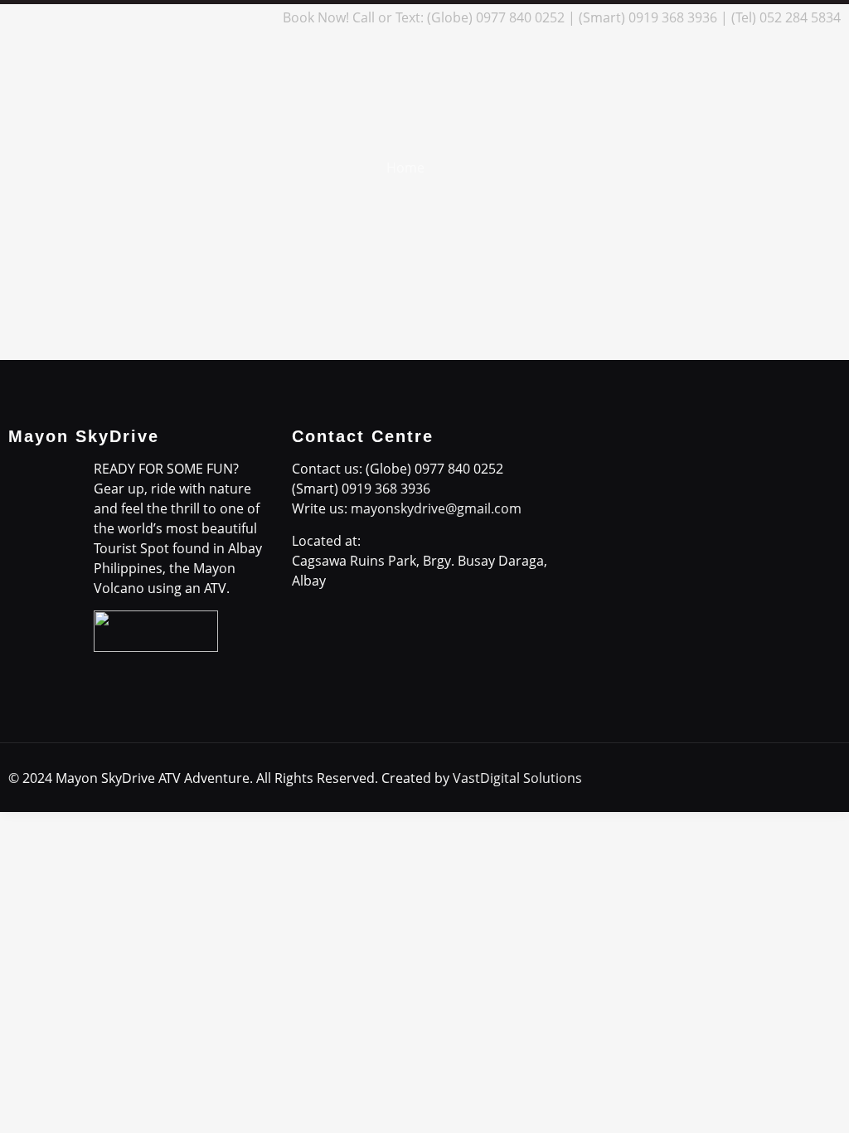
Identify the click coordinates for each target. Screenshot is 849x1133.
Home (405, 167)
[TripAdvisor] (257, 17)
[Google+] (168, 17)
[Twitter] (190, 17)
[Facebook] (145, 17)
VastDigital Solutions (517, 778)
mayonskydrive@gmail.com (436, 508)
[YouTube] (212, 17)
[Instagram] (235, 17)
